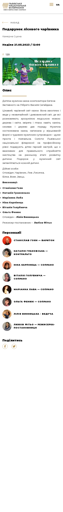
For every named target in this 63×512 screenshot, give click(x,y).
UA (57, 4)
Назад (14, 22)
